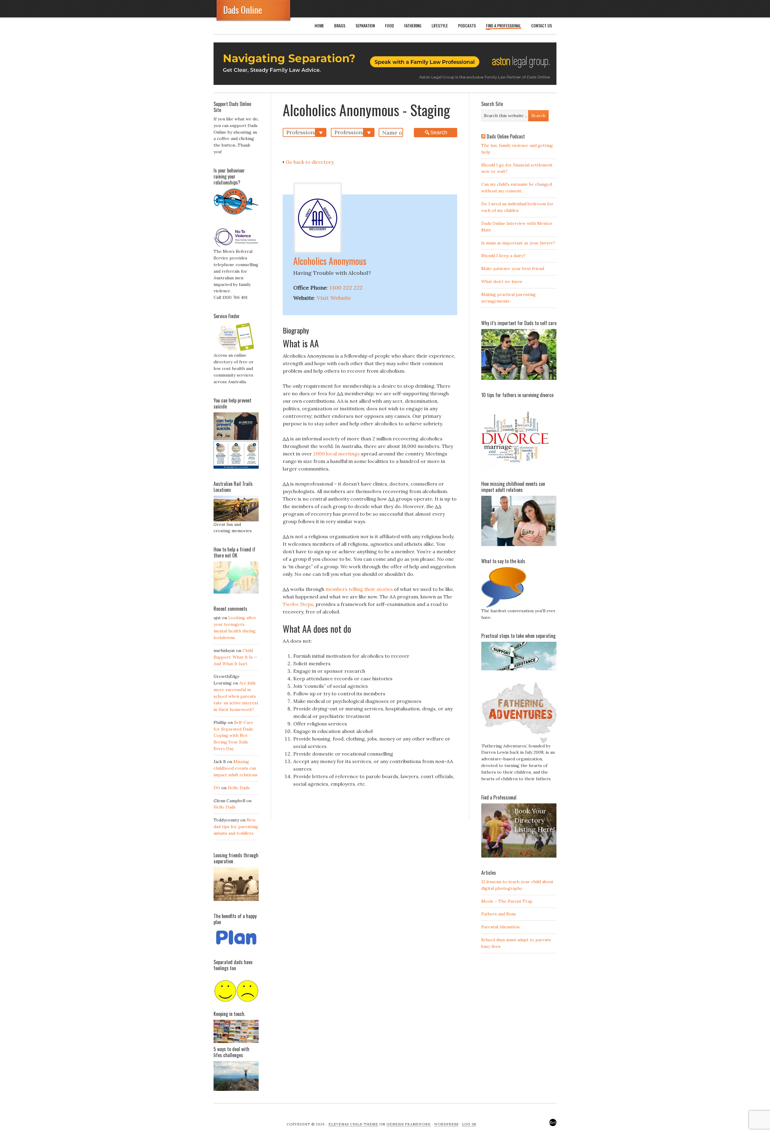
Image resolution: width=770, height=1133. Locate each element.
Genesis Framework (409, 1124)
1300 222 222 (345, 287)
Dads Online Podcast (506, 136)
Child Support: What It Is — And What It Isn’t (235, 657)
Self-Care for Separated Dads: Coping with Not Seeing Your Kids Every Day (234, 736)
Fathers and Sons (498, 914)
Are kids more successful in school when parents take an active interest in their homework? (236, 696)
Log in (469, 1124)
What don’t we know (501, 281)
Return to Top (552, 1123)
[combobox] (304, 132)
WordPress (446, 1124)
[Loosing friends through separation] (236, 884)
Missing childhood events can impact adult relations (235, 768)
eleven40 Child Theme (353, 1124)
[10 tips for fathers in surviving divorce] (515, 467)
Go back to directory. (310, 162)
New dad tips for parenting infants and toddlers (236, 826)
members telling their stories (359, 589)
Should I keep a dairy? (503, 255)
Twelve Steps (298, 604)
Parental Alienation (500, 927)
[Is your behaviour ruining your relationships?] (236, 213)
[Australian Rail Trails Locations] (236, 520)
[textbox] (306, 132)
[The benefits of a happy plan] (236, 945)
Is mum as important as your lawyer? (518, 243)
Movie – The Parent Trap (506, 901)
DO (217, 787)
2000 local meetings (336, 454)
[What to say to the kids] (503, 606)
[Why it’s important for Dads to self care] (518, 378)
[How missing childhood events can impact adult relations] (518, 544)
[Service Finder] (236, 350)
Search (438, 132)
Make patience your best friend (512, 268)
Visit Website (334, 297)
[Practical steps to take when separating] (518, 669)
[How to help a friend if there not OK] (236, 592)
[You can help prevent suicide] (236, 467)
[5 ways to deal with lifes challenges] (236, 1089)
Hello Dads (239, 787)
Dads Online (242, 10)
